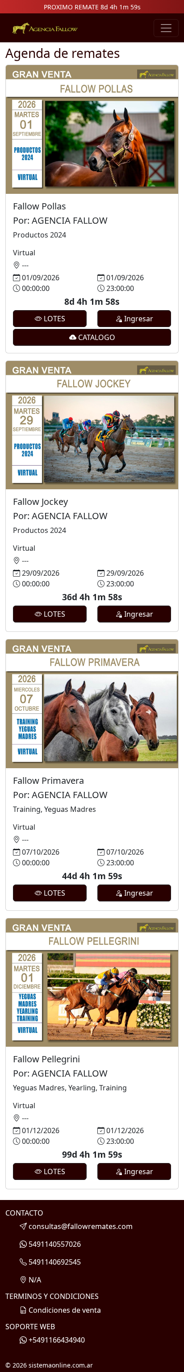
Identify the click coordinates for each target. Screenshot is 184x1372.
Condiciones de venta (65, 1310)
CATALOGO (95, 337)
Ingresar (137, 319)
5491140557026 (55, 1244)
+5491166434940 (57, 1340)
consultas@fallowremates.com (81, 1226)
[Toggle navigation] (166, 28)
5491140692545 (55, 1262)
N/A (35, 1280)
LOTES (53, 319)
